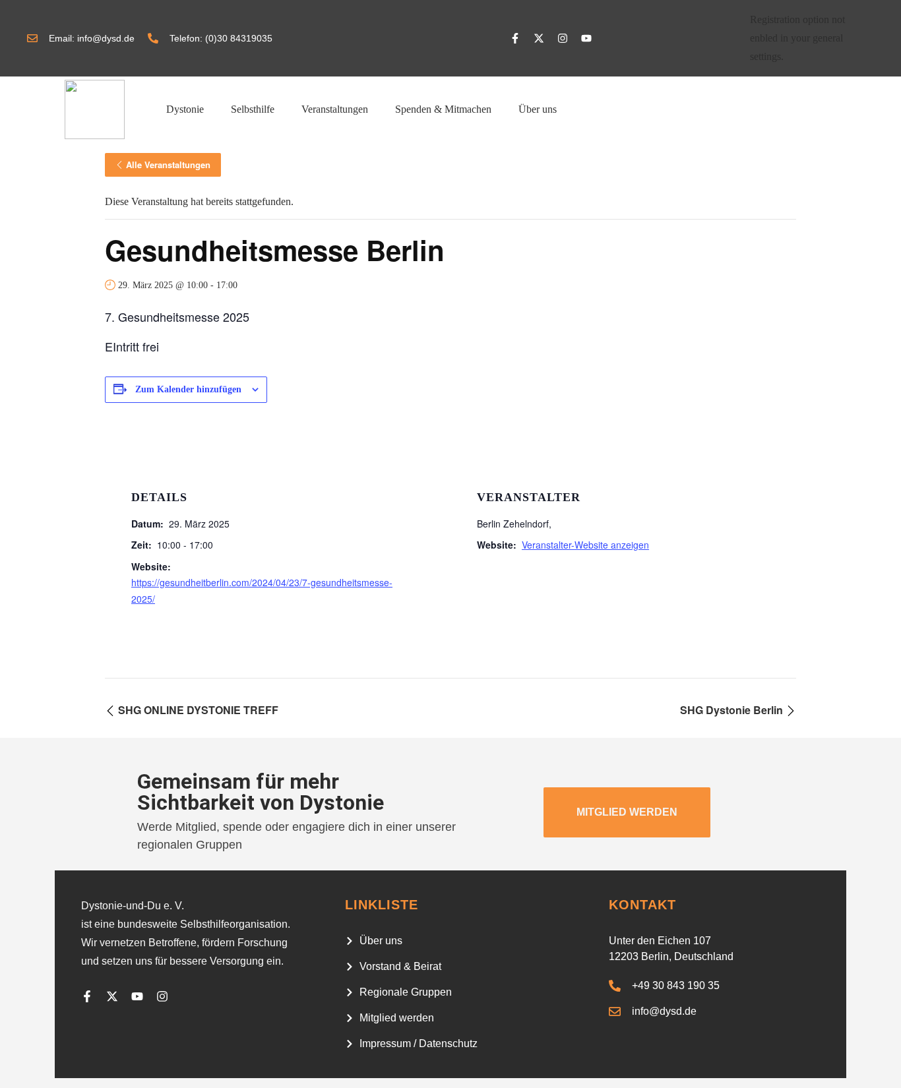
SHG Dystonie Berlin (733, 709)
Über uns (537, 109)
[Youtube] (586, 38)
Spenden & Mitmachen (443, 109)
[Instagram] (562, 38)
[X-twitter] (539, 38)
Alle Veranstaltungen (168, 164)
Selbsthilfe (252, 109)
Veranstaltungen (334, 109)
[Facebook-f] (515, 38)
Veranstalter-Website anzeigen (585, 544)
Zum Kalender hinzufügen (188, 389)
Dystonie (185, 109)
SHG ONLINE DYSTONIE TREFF (196, 709)
